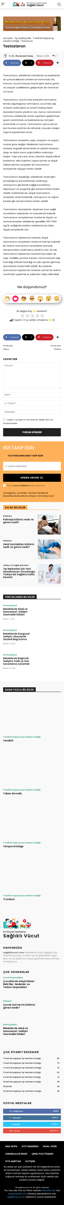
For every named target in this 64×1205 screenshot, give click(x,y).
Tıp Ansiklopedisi (22, 38)
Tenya (6, 349)
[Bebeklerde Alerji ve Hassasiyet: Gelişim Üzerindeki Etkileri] (49, 614)
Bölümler (7, 516)
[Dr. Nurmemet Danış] (6, 56)
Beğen (56, 1111)
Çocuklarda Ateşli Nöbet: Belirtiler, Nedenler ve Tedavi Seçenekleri (19, 984)
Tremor (57, 349)
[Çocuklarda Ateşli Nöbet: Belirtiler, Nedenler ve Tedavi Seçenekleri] (49, 985)
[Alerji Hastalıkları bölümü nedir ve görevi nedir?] (49, 549)
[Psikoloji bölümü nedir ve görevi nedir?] (49, 524)
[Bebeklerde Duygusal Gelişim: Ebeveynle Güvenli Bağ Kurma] (49, 639)
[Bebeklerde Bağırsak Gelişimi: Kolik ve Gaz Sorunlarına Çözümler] (49, 663)
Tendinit (8, 740)
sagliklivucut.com (16, 1197)
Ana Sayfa (7, 38)
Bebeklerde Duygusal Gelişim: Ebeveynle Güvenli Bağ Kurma (16, 636)
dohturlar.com (49, 1190)
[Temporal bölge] (32, 820)
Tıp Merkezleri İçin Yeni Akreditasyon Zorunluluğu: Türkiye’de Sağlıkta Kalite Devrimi (19, 573)
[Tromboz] (32, 873)
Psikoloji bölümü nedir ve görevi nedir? (18, 521)
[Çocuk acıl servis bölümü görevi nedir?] (49, 1009)
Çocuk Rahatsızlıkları (13, 977)
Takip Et (55, 1117)
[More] (57, 63)
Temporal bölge (13, 846)
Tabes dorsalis (12, 793)
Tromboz (9, 899)
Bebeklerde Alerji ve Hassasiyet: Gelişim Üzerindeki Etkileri (15, 611)
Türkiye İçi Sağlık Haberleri (15, 565)
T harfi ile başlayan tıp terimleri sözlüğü (22, 737)
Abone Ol (54, 1130)
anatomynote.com (17, 1193)
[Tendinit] (32, 715)
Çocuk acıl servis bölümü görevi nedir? (19, 1006)
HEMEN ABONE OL (32, 477)
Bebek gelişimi (10, 605)
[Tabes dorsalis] (32, 768)
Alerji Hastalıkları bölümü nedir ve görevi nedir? (18, 546)
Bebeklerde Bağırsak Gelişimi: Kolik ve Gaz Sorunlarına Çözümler (16, 661)
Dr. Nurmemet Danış (22, 56)
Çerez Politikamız (22, 485)
